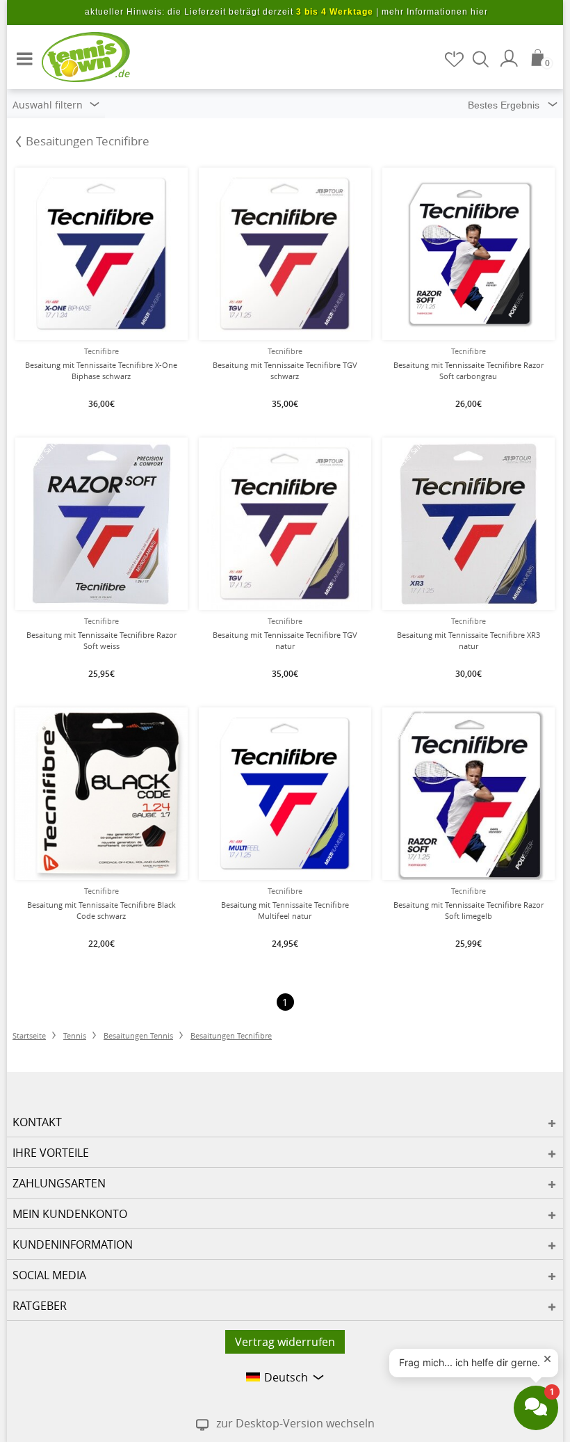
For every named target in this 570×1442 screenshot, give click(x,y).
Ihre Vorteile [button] (51, 1152)
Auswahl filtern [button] (49, 104)
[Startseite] (76, 56)
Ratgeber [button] (40, 1305)
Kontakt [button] (37, 1122)
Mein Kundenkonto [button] (70, 1213)
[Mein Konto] (510, 58)
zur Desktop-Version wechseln (295, 1423)
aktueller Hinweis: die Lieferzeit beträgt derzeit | (286, 12)
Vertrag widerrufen (285, 1341)
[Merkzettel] (455, 59)
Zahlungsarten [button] (59, 1183)
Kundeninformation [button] (73, 1244)
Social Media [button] (49, 1275)
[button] (21, 53)
